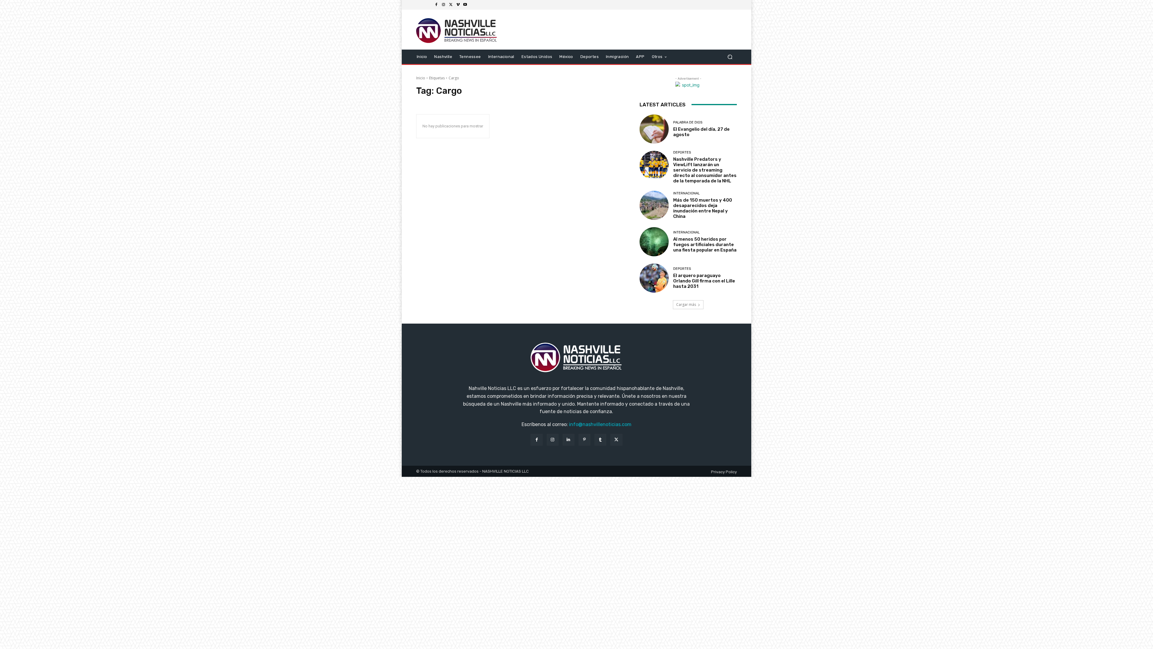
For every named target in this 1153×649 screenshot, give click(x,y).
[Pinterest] (584, 440)
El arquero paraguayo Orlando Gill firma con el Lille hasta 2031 (704, 281)
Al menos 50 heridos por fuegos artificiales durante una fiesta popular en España (705, 244)
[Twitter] (450, 4)
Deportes (682, 152)
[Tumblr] (600, 440)
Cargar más (686, 304)
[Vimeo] (458, 4)
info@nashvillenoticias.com (600, 424)
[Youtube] (465, 4)
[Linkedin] (568, 440)
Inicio (420, 78)
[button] (730, 57)
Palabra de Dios (687, 122)
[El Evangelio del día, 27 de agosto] (654, 129)
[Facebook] (436, 4)
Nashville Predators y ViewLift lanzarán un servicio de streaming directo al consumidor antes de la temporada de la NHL (705, 170)
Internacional (686, 193)
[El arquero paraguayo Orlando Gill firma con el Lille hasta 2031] (654, 278)
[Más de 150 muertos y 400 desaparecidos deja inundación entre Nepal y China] (654, 205)
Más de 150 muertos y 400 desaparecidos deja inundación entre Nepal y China (702, 208)
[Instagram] (443, 4)
